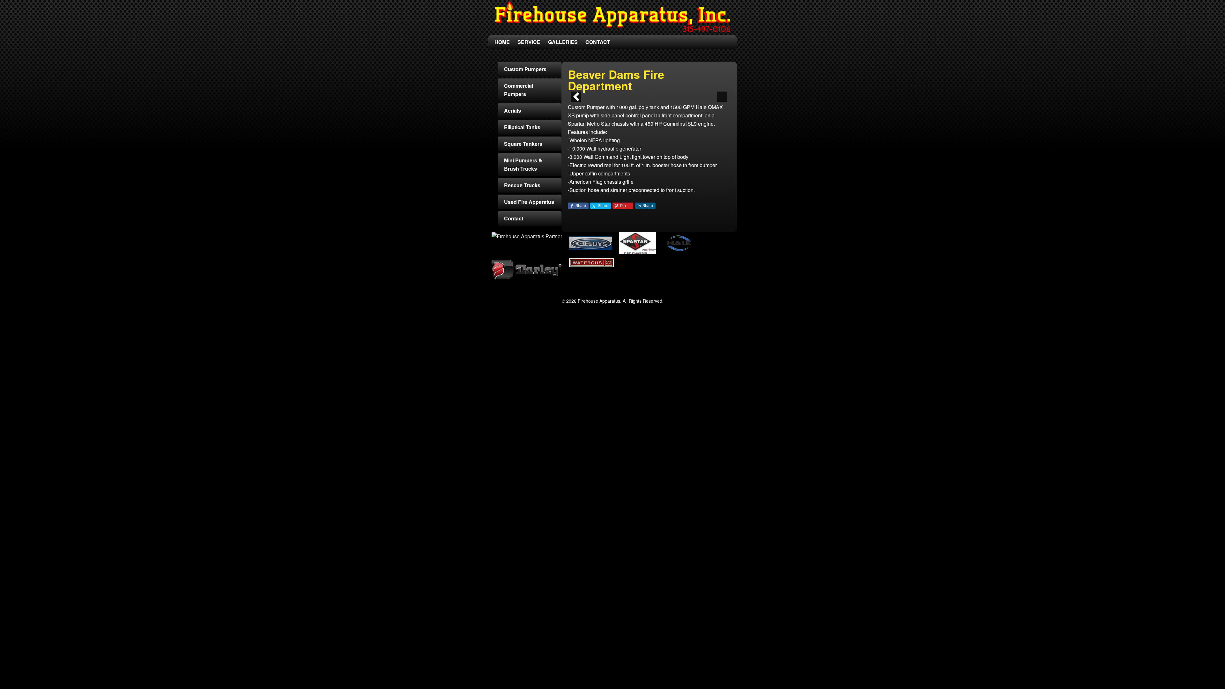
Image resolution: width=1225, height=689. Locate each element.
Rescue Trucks (522, 185)
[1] (609, 91)
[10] (669, 91)
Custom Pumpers (525, 69)
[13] (689, 91)
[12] (682, 91)
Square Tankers (523, 143)
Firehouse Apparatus (612, 16)
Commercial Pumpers (518, 90)
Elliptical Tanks (522, 127)
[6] (642, 91)
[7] (649, 91)
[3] (622, 91)
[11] (676, 91)
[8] (656, 91)
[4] (629, 91)
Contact (513, 218)
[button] (576, 97)
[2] (615, 91)
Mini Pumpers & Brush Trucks (523, 164)
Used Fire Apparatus (529, 201)
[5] (636, 91)
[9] (662, 91)
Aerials (512, 110)
